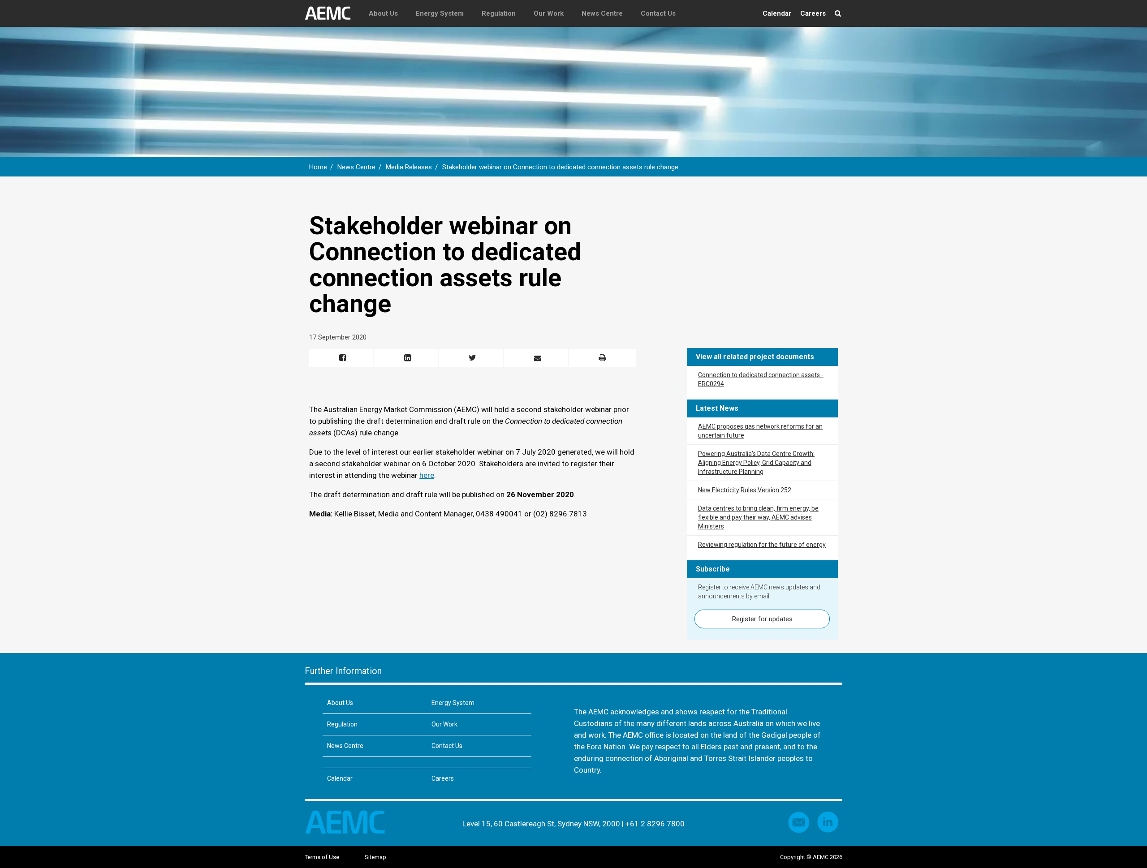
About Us (383, 13)
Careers (813, 13)
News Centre (602, 13)
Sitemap (375, 857)
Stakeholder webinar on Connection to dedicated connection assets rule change (560, 167)
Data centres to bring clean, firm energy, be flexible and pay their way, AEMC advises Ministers (758, 517)
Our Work (549, 13)
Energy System (440, 13)
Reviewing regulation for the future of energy (762, 544)
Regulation (499, 13)
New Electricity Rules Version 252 (744, 490)
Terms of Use (322, 857)
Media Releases (409, 167)
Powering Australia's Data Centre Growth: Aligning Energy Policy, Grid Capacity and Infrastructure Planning (756, 462)
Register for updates (762, 619)
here (426, 475)
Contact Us (658, 13)
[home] (332, 13)
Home (318, 167)
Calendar (777, 13)
